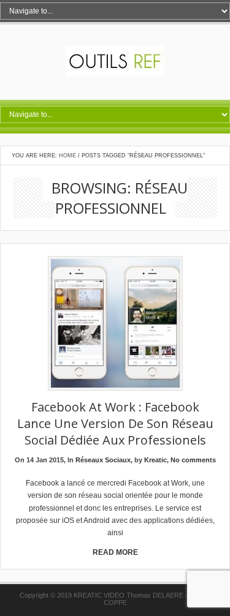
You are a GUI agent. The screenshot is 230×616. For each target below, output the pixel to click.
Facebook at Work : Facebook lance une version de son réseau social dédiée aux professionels (115, 423)
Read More (115, 552)
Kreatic (155, 460)
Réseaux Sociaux (103, 460)
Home (67, 155)
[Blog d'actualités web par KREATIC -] (115, 74)
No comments (193, 460)
